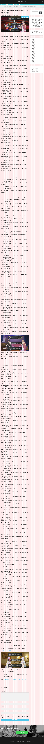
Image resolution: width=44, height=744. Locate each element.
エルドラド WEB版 (35, 69)
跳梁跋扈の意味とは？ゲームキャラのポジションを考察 (37, 23)
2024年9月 (33, 51)
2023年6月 (33, 62)
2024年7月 (33, 53)
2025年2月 (33, 47)
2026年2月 (33, 39)
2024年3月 (33, 56)
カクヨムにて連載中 (22, 732)
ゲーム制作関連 (34, 70)
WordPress (31, 741)
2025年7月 (33, 44)
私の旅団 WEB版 (35, 71)
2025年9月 (33, 42)
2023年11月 (34, 59)
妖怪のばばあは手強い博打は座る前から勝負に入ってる (28, 6)
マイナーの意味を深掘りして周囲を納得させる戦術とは (37, 26)
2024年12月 (34, 49)
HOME (3, 6)
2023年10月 (34, 59)
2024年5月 (33, 54)
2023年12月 (34, 58)
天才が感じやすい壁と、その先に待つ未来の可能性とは (37, 21)
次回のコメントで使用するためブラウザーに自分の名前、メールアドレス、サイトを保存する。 (15, 717)
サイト (2, 711)
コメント (3, 691)
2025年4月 (33, 46)
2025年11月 (34, 41)
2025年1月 (33, 48)
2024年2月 (33, 56)
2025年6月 (33, 44)
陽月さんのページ (22, 1)
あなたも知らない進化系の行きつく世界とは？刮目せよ (37, 24)
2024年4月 (33, 55)
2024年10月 (34, 50)
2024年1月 (33, 57)
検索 (32, 11)
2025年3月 (33, 47)
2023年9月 (33, 60)
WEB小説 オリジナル (8, 6)
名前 (2, 702)
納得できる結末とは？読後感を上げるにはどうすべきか (37, 20)
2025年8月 (33, 43)
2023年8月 (33, 61)
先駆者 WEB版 (16, 6)
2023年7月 (33, 62)
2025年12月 (34, 40)
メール (2, 706)
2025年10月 (34, 41)
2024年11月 (34, 50)
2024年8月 (33, 52)
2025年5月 (33, 45)
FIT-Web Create (21, 741)
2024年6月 (33, 53)
